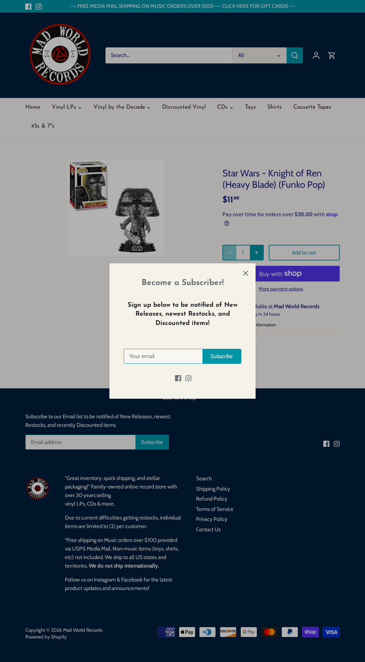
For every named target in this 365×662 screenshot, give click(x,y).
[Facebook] (178, 378)
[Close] (245, 273)
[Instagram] (188, 378)
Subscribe (222, 356)
